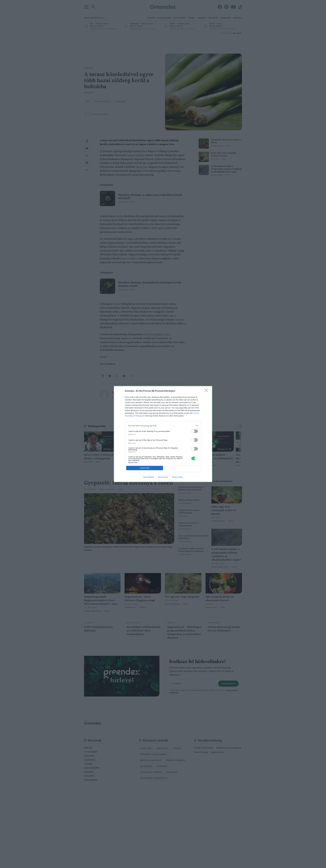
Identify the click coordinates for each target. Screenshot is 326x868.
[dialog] (163, 434)
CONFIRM (144, 468)
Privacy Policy (177, 477)
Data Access (163, 477)
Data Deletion (148, 477)
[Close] (207, 391)
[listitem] (163, 425)
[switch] (194, 431)
